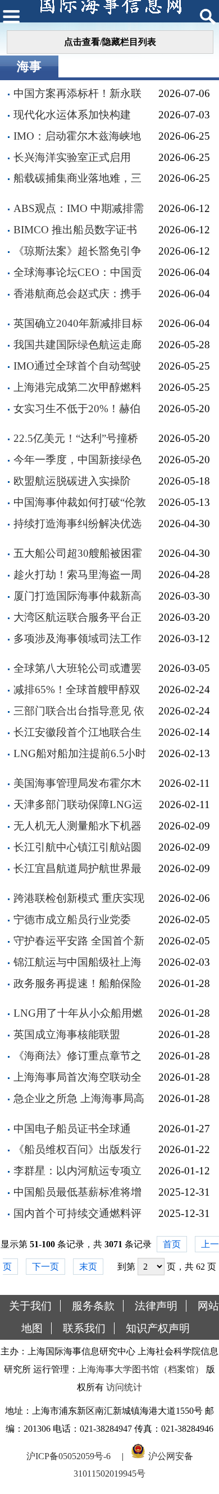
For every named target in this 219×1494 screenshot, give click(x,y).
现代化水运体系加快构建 (72, 115)
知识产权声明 (158, 1328)
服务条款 (93, 1306)
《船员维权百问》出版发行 (77, 1149)
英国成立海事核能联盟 (66, 1034)
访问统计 (124, 1387)
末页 (88, 1266)
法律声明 (156, 1306)
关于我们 (30, 1306)
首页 (172, 1244)
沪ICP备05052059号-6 (68, 1455)
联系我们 (84, 1328)
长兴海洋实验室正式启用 (72, 157)
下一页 (45, 1266)
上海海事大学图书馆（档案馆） (141, 1369)
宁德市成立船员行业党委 (72, 919)
